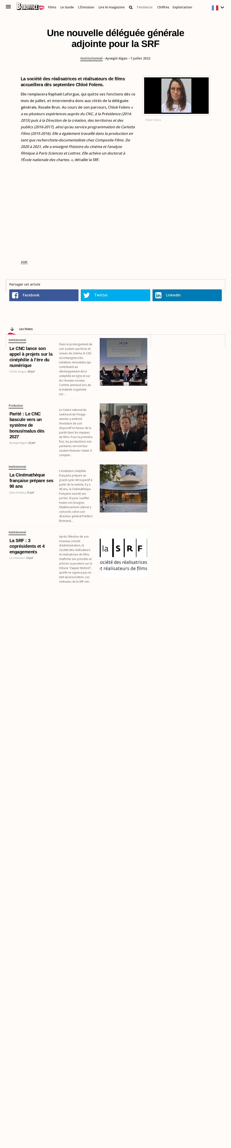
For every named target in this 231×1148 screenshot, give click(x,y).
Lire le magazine (112, 7)
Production (16, 405)
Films (52, 7)
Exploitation (182, 7)
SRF (25, 262)
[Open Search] (131, 7)
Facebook (31, 295)
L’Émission (86, 7)
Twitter (101, 295)
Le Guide (67, 7)
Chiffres (163, 7)
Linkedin (173, 295)
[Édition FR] (218, 8)
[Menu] (8, 6)
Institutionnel (91, 58)
